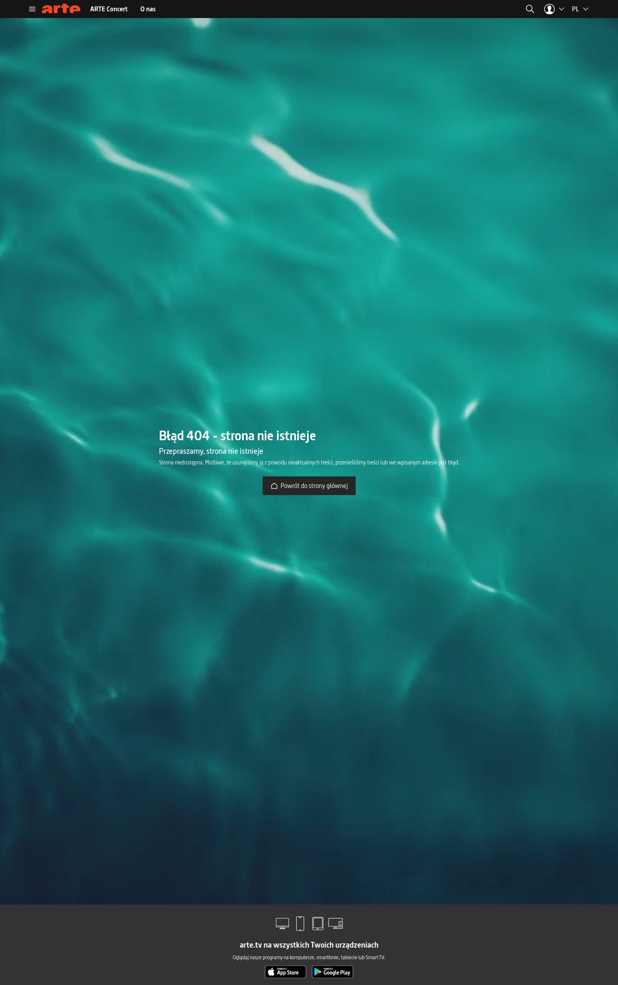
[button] (477, 9)
